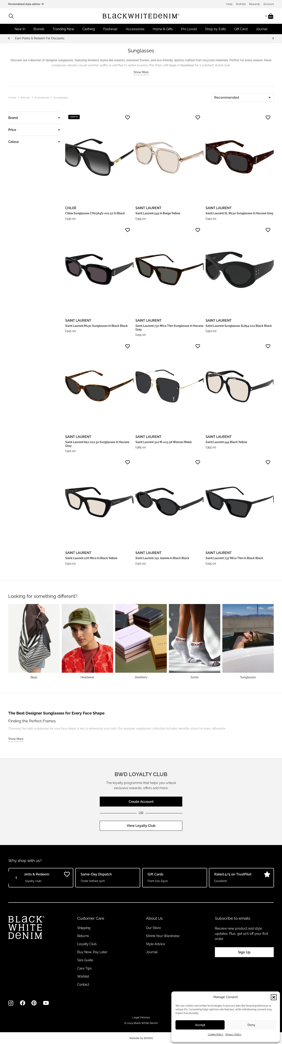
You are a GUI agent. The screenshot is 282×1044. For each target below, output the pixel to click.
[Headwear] (87, 641)
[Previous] (9, 38)
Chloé (70, 208)
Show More (141, 72)
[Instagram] (10, 1003)
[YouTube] (46, 1003)
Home (12, 97)
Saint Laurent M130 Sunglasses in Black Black (96, 325)
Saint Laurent (148, 208)
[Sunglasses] (248, 641)
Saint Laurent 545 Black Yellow (226, 442)
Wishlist (241, 4)
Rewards (254, 4)
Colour (13, 142)
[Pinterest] (34, 1003)
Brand (13, 118)
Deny (251, 1025)
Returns (83, 936)
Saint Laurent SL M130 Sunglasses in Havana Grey (239, 213)
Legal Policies (141, 1017)
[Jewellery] (141, 641)
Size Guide (85, 960)
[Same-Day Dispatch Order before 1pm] (141, 38)
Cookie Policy (215, 1034)
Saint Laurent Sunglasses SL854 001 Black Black (239, 325)
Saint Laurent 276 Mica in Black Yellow (91, 558)
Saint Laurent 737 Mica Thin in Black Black (234, 558)
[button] (274, 997)
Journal (152, 952)
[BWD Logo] (141, 16)
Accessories (42, 97)
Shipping (83, 928)
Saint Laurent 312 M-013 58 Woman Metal (163, 442)
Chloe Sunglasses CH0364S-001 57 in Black (95, 213)
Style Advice (155, 944)
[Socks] (194, 641)
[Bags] (34, 641)
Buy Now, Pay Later (92, 952)
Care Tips (84, 968)
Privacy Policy (233, 1034)
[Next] (273, 38)
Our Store (153, 928)
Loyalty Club (87, 944)
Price (12, 130)
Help (229, 4)
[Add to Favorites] (127, 117)
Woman (25, 97)
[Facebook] (22, 1003)
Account (268, 4)
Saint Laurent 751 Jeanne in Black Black (162, 558)
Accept (200, 1025)
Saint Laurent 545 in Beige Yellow (157, 213)
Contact (83, 984)
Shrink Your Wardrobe (162, 936)
